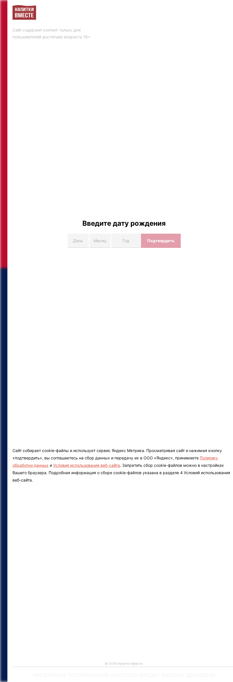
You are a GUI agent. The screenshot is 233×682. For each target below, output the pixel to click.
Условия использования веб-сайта (86, 465)
